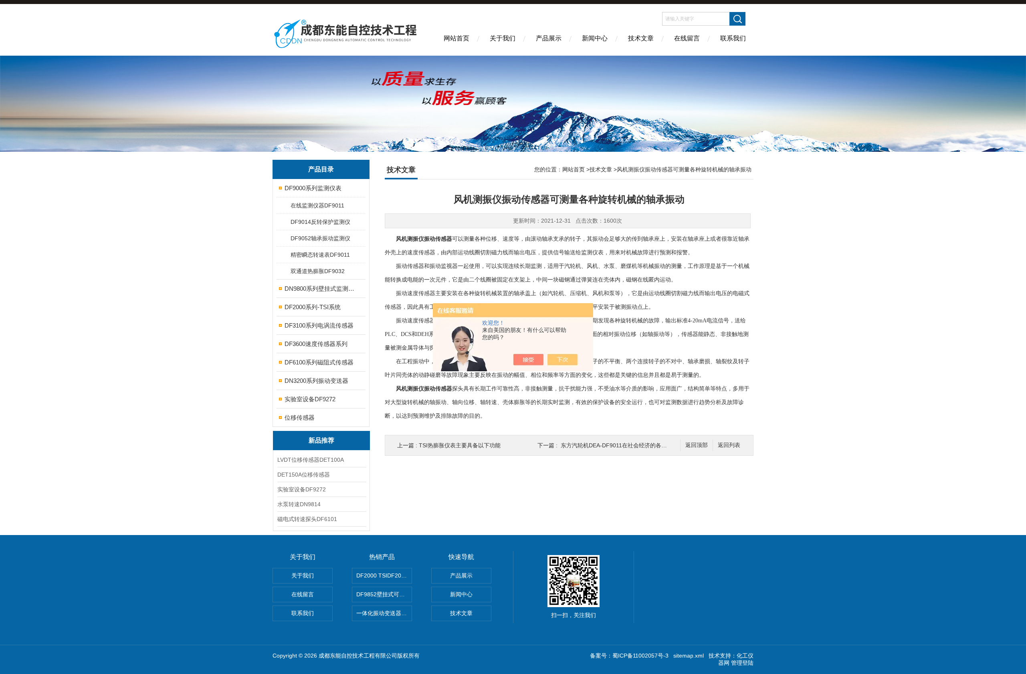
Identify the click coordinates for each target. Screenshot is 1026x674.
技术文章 (641, 38)
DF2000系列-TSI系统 (313, 307)
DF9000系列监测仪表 (313, 188)
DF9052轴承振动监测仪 (320, 238)
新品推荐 (321, 440)
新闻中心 (595, 38)
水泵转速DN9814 (299, 504)
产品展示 (548, 38)
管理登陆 (742, 663)
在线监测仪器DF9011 (317, 205)
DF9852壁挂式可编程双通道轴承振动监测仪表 (384, 594)
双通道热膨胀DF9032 (318, 271)
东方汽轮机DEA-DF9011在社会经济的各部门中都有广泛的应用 (639, 445)
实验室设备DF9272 (310, 399)
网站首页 (456, 38)
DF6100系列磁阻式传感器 (319, 362)
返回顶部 (696, 445)
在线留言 (687, 38)
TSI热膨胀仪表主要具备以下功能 (460, 445)
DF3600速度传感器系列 (316, 343)
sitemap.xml (688, 655)
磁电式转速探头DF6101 (307, 519)
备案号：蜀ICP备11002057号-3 (629, 655)
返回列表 (729, 445)
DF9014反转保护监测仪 (320, 222)
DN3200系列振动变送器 (316, 380)
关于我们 (502, 38)
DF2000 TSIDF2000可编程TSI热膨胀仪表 (384, 575)
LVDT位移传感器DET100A (310, 460)
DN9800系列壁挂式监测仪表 (322, 288)
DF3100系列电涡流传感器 (319, 325)
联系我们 (733, 38)
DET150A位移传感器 (303, 474)
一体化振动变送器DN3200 (384, 613)
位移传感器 (300, 417)
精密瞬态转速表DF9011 (320, 254)
